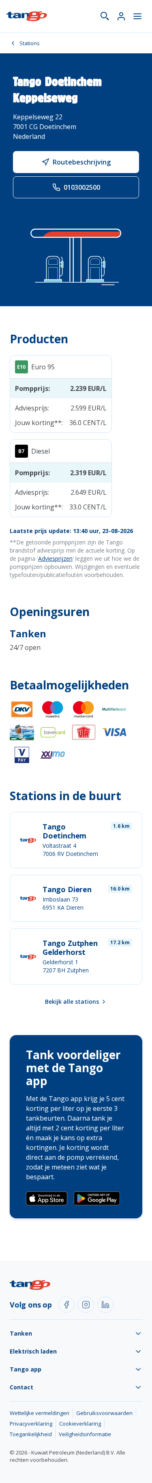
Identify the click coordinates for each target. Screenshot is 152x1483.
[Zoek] (105, 16)
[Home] (26, 16)
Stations (29, 43)
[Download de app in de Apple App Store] (46, 1198)
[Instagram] (86, 1305)
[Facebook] (66, 1305)
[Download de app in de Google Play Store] (97, 1198)
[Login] (121, 16)
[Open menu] (137, 16)
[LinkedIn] (105, 1305)
